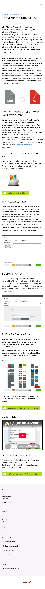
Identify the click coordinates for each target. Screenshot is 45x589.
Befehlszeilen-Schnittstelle (10, 546)
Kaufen (4, 564)
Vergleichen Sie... (6, 502)
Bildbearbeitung (7, 537)
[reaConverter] (11, 5)
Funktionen (5, 14)
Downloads (5, 490)
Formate (4, 511)
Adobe (3, 518)
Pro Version (5, 498)
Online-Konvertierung (9, 550)
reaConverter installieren (17, 193)
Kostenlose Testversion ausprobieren (22, 408)
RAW (3, 516)
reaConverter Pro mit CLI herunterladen (23, 474)
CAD (3, 522)
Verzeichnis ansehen (8, 542)
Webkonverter (6, 555)
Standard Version (7, 496)
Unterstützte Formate (16, 14)
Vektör (3, 524)
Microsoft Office (6, 520)
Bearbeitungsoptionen (25, 145)
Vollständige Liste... (7, 528)
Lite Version (8, 494)
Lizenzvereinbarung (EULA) (10, 568)
